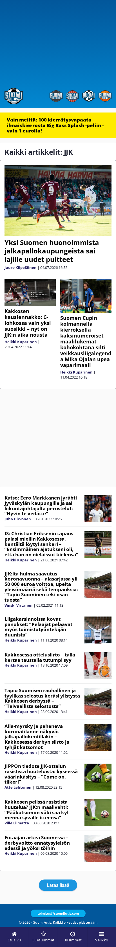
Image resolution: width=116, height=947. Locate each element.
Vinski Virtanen (19, 605)
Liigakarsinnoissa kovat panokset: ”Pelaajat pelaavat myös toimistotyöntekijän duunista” (38, 627)
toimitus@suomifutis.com (58, 913)
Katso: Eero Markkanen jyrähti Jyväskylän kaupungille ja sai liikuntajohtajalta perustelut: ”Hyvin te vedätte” (41, 505)
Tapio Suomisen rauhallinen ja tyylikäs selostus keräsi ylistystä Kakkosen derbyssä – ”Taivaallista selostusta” (42, 698)
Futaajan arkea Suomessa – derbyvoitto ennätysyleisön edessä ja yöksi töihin (37, 842)
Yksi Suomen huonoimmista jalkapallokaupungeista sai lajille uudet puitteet (52, 251)
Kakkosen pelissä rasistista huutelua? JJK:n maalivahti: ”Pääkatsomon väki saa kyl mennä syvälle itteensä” (36, 809)
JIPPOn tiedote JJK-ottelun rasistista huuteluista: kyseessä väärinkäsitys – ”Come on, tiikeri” (41, 774)
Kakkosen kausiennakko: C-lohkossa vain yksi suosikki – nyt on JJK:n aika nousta (28, 323)
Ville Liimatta (17, 822)
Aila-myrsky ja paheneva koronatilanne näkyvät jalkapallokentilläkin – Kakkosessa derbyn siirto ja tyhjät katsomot (37, 736)
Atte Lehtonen (18, 787)
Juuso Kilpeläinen (21, 267)
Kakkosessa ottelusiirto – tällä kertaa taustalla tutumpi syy (40, 657)
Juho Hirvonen (18, 518)
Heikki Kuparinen (21, 341)
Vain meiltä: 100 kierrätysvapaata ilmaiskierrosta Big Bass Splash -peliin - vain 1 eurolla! (55, 125)
